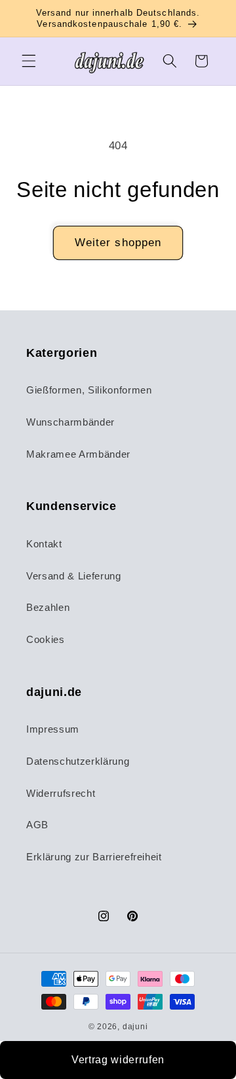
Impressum (52, 729)
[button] (29, 61)
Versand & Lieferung (73, 575)
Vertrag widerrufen (118, 1059)
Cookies (45, 639)
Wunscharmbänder (70, 422)
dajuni (135, 1026)
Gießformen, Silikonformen (89, 389)
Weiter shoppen (118, 242)
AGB (37, 824)
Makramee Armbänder (78, 454)
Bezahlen (47, 607)
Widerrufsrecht (60, 793)
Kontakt (44, 543)
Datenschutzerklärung (77, 761)
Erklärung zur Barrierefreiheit (94, 856)
